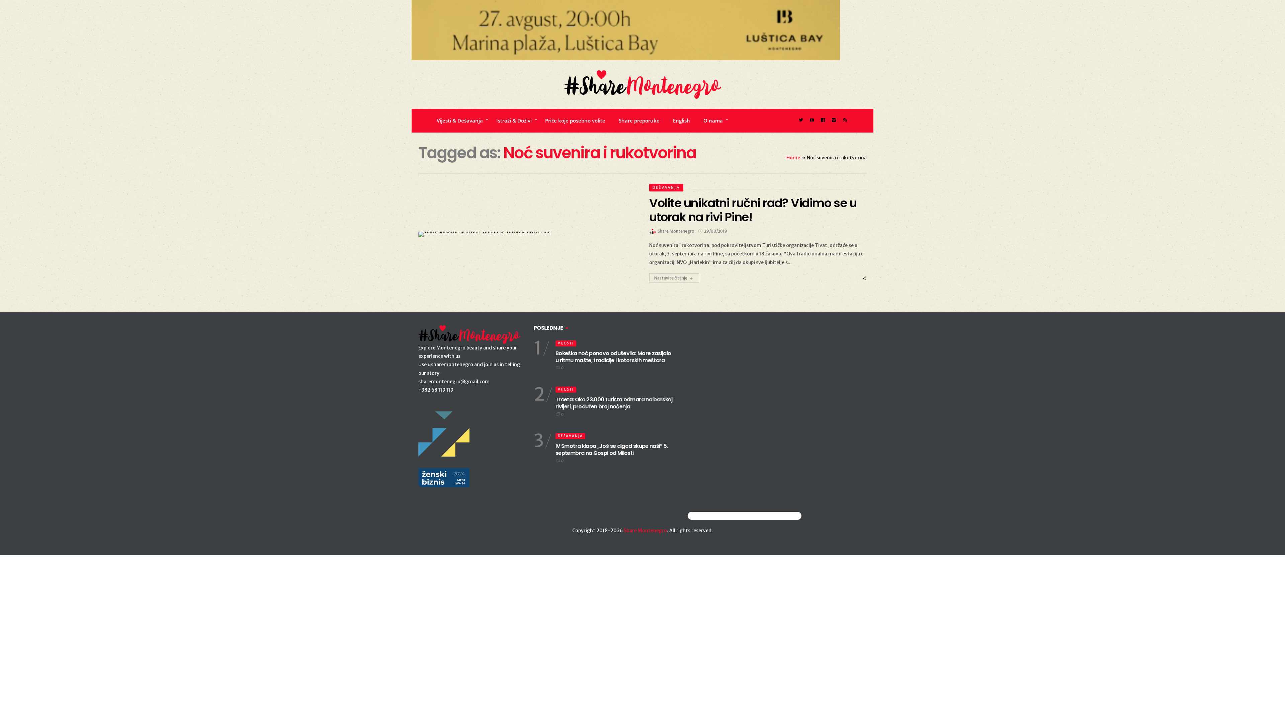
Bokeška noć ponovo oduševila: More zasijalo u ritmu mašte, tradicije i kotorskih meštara (613, 356)
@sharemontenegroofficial (717, 515)
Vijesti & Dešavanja (460, 120)
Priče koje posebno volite (575, 120)
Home (793, 158)
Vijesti (566, 343)
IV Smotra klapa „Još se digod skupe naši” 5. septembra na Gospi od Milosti (611, 449)
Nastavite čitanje (670, 277)
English (681, 120)
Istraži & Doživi (514, 120)
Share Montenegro (645, 531)
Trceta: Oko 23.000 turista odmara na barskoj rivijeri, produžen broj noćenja (614, 403)
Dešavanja (666, 187)
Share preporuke (639, 120)
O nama (713, 120)
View (523, 234)
